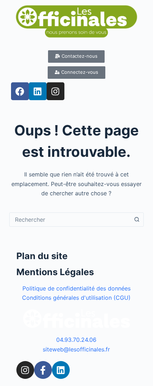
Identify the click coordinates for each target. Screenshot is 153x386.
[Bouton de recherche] (136, 219)
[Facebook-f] (43, 370)
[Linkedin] (38, 91)
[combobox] (70, 219)
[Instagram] (55, 91)
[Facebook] (20, 91)
